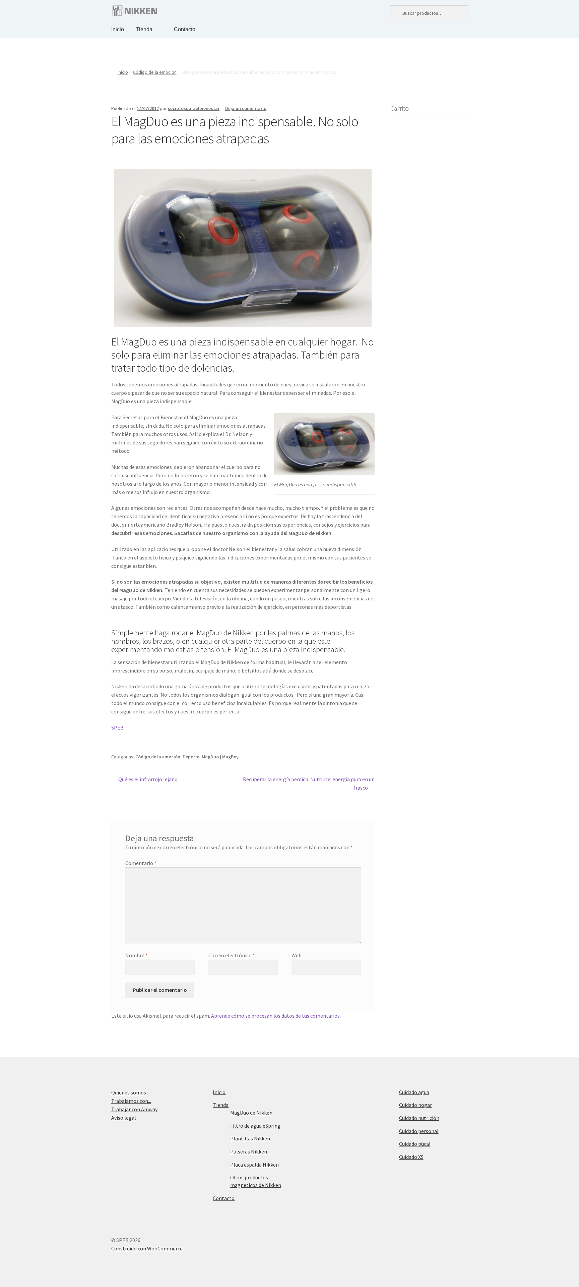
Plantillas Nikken (250, 1138)
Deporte (191, 757)
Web (297, 955)
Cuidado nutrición (419, 1118)
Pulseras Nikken (248, 1151)
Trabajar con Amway (134, 1109)
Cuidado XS (411, 1157)
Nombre (136, 955)
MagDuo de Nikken (251, 1112)
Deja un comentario (245, 108)
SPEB (117, 727)
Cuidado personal (419, 1131)
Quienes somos (128, 1092)
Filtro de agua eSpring (255, 1125)
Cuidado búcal (415, 1143)
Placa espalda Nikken (254, 1164)
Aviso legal (123, 1117)
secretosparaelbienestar (193, 108)
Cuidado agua (414, 1092)
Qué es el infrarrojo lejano (148, 779)
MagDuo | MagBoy (220, 757)
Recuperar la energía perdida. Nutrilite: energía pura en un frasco (309, 783)
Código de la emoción (155, 72)
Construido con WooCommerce (147, 1248)
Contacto (184, 29)
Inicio (117, 29)
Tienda (144, 29)
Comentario (140, 863)
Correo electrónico (231, 955)
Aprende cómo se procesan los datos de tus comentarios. (276, 1015)
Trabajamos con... (131, 1100)
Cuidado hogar (415, 1105)
